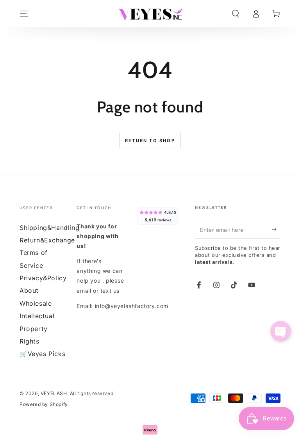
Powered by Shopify (44, 404)
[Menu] (24, 13)
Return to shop (150, 140)
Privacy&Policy (43, 278)
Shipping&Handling (49, 227)
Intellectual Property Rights (37, 328)
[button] (235, 13)
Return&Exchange (47, 240)
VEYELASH (54, 393)
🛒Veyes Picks (42, 354)
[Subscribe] (275, 229)
